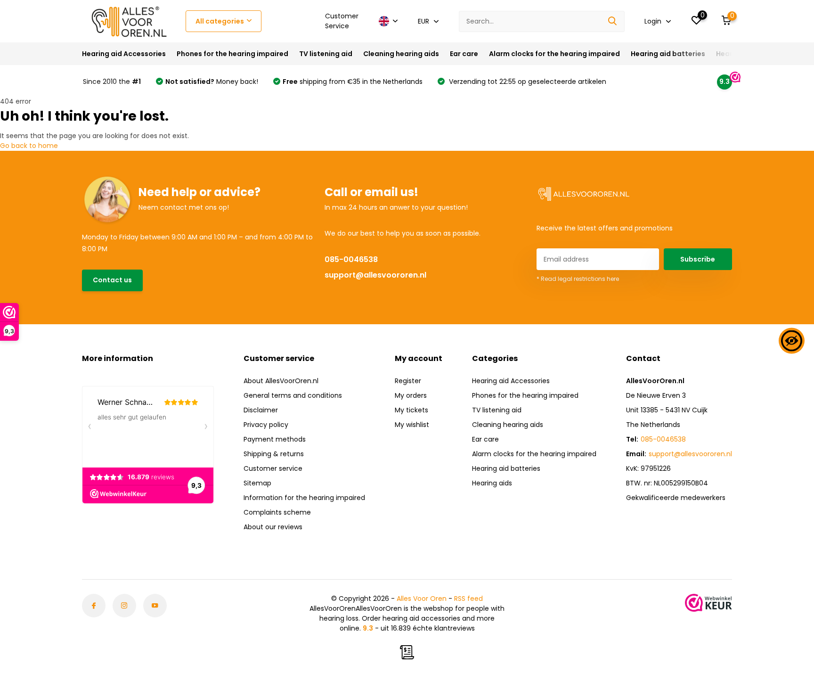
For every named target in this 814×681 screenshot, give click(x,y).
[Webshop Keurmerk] (708, 603)
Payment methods (275, 439)
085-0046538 (351, 259)
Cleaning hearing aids (401, 53)
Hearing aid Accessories (124, 53)
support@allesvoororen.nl (375, 275)
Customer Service (341, 21)
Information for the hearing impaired (304, 497)
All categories (219, 21)
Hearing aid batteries (668, 53)
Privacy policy (266, 424)
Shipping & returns (274, 454)
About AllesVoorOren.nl (281, 381)
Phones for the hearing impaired (232, 53)
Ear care (464, 53)
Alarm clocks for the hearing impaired (554, 53)
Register (408, 381)
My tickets (411, 410)
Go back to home (29, 145)
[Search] (613, 21)
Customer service (273, 468)
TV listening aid (325, 53)
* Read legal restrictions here (578, 279)
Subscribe (697, 259)
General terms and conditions (293, 395)
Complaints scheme (277, 512)
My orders (411, 395)
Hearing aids (492, 483)
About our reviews (273, 527)
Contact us (112, 280)
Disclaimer (261, 410)
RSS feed (468, 598)
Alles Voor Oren (422, 598)
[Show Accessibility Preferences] (792, 340)
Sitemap (257, 483)
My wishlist (412, 424)
